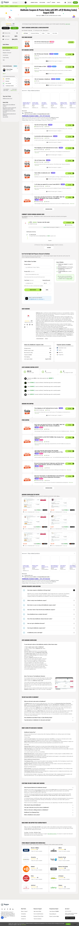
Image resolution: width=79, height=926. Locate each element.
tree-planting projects (52, 829)
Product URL (29, 267)
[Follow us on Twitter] (2, 905)
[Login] (65, 2)
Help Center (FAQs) (37, 907)
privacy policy (69, 274)
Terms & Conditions (37, 914)
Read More (24, 924)
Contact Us (23, 914)
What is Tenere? (24, 907)
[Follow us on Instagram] (10, 905)
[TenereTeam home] (5, 2)
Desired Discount (46, 276)
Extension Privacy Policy (38, 912)
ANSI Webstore (61, 327)
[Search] (26, 2)
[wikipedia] (27, 323)
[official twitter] (27, 321)
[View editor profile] (17, 68)
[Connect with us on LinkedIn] (13, 905)
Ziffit (65, 327)
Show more (37, 58)
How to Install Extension (38, 909)
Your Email (28, 276)
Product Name (27, 260)
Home (2, 6)
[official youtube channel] (25, 323)
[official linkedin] (32, 321)
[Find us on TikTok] (5, 905)
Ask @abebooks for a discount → (36, 295)
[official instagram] (30, 321)
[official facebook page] (25, 321)
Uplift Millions (70, 327)
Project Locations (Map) (54, 912)
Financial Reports (52, 910)
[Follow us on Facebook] (7, 905)
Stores (6, 6)
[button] (46, 30)
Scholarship (23, 909)
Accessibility (23, 912)
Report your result (50, 240)
